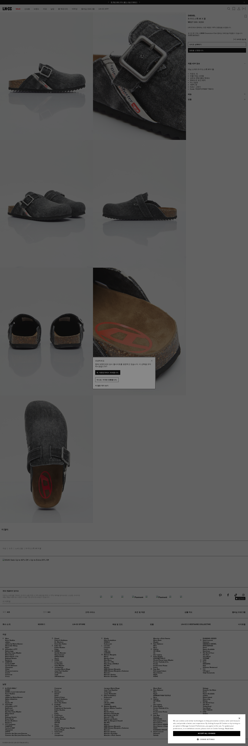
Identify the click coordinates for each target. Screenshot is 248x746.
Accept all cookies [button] (206, 733)
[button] (206, 739)
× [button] (239, 718)
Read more (229, 728)
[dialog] (206, 728)
